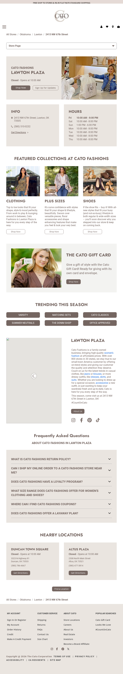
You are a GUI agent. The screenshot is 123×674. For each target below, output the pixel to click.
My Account (13, 624)
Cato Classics (100, 315)
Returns (41, 624)
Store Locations (72, 620)
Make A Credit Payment (19, 639)
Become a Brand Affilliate (76, 644)
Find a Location (61, 589)
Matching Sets (61, 315)
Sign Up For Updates (45, 87)
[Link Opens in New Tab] (53, 649)
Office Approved (100, 322)
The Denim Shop (61, 322)
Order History (14, 629)
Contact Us (43, 634)
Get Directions (18, 132)
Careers (67, 624)
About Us (78, 411)
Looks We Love (103, 624)
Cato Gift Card (103, 620)
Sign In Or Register (16, 620)
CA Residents (36, 660)
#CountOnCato (103, 629)
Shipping (41, 620)
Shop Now (21, 87)
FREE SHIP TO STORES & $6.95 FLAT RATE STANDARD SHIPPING (61, 2)
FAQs (39, 629)
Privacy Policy (84, 656)
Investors (68, 639)
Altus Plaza (79, 549)
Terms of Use (62, 656)
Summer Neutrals (23, 322)
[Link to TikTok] (97, 420)
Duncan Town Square (29, 549)
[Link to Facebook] (81, 420)
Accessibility (15, 660)
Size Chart (42, 639)
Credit (10, 634)
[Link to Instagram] (73, 420)
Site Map (55, 660)
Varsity (23, 315)
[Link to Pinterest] (89, 420)
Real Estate (69, 634)
